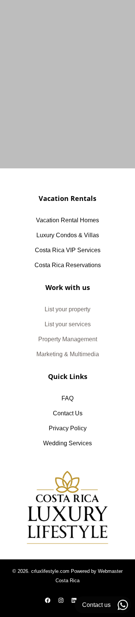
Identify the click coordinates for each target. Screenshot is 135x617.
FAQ (68, 398)
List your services (68, 324)
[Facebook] (48, 600)
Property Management (67, 339)
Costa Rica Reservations (67, 265)
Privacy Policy (68, 428)
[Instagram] (61, 600)
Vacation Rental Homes (67, 220)
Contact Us (67, 413)
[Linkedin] (74, 600)
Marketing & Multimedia (67, 354)
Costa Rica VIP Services (67, 250)
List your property (67, 309)
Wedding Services (67, 443)
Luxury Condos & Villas (67, 235)
